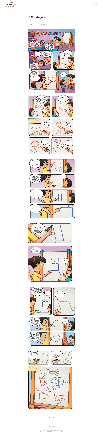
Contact (91, 3)
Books (81, 3)
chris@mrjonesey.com (53, 432)
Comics (76, 3)
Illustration (70, 3)
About (85, 3)
